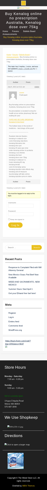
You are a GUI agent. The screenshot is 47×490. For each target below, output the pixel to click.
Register (12, 313)
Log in (11, 317)
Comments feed (15, 326)
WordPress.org (15, 330)
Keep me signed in (17, 219)
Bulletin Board (24, 55)
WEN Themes (28, 486)
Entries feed (13, 321)
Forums (15, 55)
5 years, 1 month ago (25, 69)
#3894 (37, 87)
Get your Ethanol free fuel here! (22, 293)
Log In (15, 225)
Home (9, 55)
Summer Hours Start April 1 (20, 289)
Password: (12, 211)
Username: (12, 203)
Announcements (13, 57)
